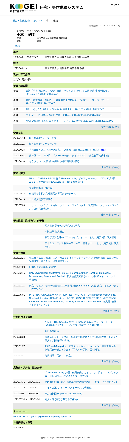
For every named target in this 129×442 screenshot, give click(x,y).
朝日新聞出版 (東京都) (41, 187)
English (115, 4)
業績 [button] (17, 46)
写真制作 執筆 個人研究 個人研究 (62, 225)
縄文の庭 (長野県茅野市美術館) (61, 399)
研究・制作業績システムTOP (28, 20)
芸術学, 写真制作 (22, 79)
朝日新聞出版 (52, 331)
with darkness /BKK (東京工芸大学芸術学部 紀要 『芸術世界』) (81, 381)
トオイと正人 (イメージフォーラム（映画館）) (69, 387)
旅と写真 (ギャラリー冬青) (43, 138)
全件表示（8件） (111, 310)
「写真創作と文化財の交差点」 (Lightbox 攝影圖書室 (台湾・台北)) (64, 149)
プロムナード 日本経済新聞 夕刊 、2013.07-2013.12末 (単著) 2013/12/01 (64, 115)
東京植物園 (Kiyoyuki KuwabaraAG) (63, 393)
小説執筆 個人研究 (54, 231)
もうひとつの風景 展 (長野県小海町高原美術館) (54, 161)
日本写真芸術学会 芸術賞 (42, 267)
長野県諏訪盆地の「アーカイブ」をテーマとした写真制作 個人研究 (80, 237)
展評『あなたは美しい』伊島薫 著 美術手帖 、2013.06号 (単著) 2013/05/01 (65, 109)
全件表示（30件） (110, 214)
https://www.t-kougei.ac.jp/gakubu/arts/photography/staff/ (42, 416)
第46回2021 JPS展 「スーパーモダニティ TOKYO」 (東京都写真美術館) (69, 155)
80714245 (18, 427)
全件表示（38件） (110, 361)
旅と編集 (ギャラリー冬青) (43, 143)
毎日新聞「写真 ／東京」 (59, 355)
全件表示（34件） (110, 405)
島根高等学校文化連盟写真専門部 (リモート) (52, 193)
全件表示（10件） (110, 167)
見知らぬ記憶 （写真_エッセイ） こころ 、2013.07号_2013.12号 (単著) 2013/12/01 (69, 120)
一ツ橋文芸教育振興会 (41, 199)
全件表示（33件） (110, 126)
